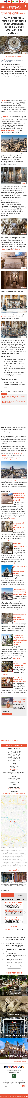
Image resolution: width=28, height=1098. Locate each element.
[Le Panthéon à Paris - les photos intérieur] (14, 45)
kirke (2, 120)
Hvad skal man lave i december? (13, 852)
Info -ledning (9, 929)
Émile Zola (14, 847)
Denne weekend (7, 899)
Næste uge (20, 899)
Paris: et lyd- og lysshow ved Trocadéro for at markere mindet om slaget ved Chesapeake (16, 961)
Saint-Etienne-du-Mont (8, 130)
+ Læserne (19, 929)
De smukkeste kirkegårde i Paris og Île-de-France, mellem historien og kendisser (7, 884)
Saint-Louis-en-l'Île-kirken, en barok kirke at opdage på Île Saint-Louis (13, 919)
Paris (13, 858)
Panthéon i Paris (13, 481)
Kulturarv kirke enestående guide (12, 867)
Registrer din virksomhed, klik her (9, 740)
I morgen (20, 895)
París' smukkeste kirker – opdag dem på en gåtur (20, 884)
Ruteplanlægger (14, 769)
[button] (2, 45)
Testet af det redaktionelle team (12, 855)
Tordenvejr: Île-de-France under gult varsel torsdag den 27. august (16, 950)
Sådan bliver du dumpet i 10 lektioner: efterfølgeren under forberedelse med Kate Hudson (15, 945)
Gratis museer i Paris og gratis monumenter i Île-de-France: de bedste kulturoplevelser (13, 401)
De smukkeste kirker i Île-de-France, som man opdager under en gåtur (14, 1055)
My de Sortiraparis (8, 59)
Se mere (13, 967)
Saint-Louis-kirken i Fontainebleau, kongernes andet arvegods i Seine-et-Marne (14, 911)
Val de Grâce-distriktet (17, 856)
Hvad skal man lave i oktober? (17, 849)
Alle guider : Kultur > (20, 1061)
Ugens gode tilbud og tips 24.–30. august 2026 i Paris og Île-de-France (13, 397)
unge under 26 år (19, 431)
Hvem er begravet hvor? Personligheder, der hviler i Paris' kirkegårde (14, 1013)
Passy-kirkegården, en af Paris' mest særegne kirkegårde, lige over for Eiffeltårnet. (13, 904)
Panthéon (4, 100)
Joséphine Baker (15, 250)
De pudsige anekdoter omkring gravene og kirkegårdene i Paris (14, 992)
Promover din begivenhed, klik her (10, 742)
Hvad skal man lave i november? (9, 850)
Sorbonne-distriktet (6, 858)
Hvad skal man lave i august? (13, 862)
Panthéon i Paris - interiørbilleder (14, 56)
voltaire (19, 847)
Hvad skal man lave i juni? (15, 859)
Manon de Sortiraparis (19, 59)
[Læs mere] (11, 519)
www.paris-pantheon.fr (14, 788)
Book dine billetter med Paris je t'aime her (14, 793)
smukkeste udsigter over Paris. (10, 459)
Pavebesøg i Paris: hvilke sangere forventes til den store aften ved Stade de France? (15, 939)
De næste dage (14, 750)
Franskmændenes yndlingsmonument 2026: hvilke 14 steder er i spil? (16, 955)
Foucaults (4, 317)
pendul (15, 317)
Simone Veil (4, 250)
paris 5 (9, 852)
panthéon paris (15, 852)
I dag (7, 895)
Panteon (9, 847)
